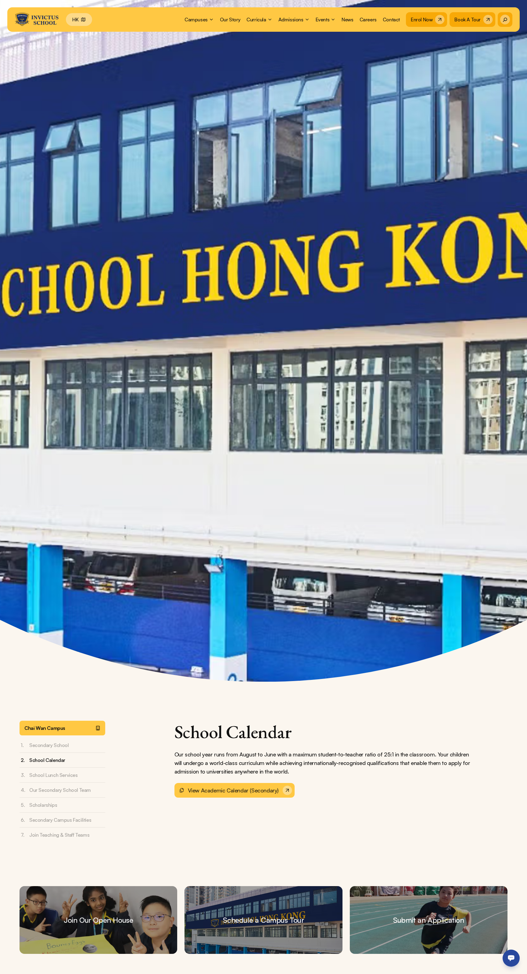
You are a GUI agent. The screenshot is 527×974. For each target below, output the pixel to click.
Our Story (230, 19)
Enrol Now (421, 19)
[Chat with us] (511, 958)
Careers (368, 19)
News (347, 19)
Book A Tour (467, 19)
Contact (391, 19)
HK (75, 19)
